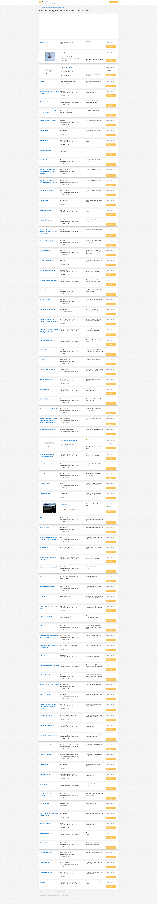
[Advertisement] (78, 26)
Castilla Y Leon (43, 891)
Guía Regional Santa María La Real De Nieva (58, 891)
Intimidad (65, 895)
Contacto (60, 895)
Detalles (110, 46)
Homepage (108, 70)
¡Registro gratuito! (113, 2)
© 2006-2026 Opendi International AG (49, 895)
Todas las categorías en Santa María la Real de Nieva (52, 7)
